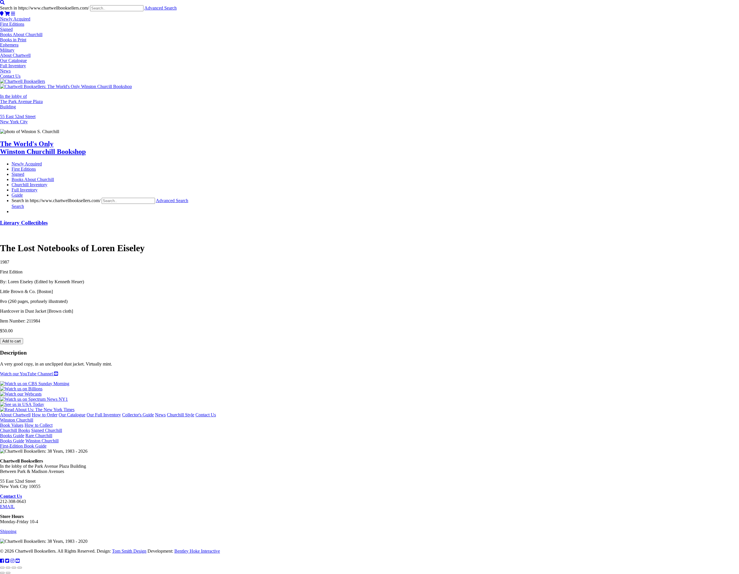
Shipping (8, 531)
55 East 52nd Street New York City (18, 119)
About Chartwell (15, 55)
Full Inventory (13, 65)
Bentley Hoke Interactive (197, 551)
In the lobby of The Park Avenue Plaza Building (21, 101)
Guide (17, 195)
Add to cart (11, 341)
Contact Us (10, 76)
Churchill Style (180, 414)
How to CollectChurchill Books (26, 428)
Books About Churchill (21, 34)
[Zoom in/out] (2, 568)
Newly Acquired (15, 18)
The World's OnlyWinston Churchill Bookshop (43, 147)
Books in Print (13, 39)
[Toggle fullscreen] (8, 568)
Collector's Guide (138, 414)
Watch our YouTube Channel (27, 373)
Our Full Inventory (104, 414)
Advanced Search (160, 7)
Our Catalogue (13, 60)
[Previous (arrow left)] (2, 573)
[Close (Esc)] (19, 568)
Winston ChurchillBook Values (16, 423)
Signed (6, 29)
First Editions (12, 24)
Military (7, 50)
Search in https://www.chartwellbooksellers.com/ (44, 7)
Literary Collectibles (24, 223)
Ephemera (9, 44)
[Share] (14, 568)
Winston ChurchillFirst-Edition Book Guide (29, 443)
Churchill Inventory (29, 184)
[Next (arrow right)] (8, 573)
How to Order (44, 414)
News (5, 70)
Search (18, 206)
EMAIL (7, 506)
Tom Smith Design (129, 551)
